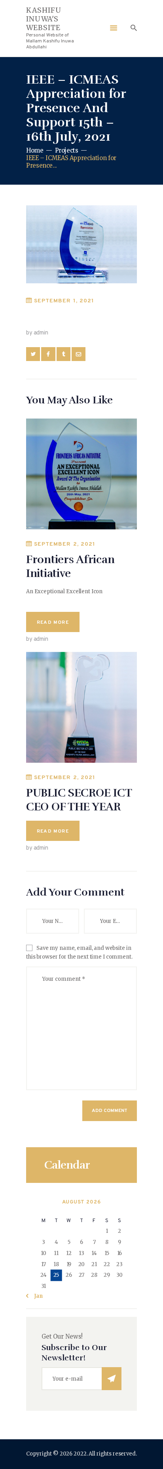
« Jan (36, 1296)
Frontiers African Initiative (70, 566)
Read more (53, 622)
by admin (37, 332)
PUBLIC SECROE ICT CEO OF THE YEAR (78, 800)
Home (35, 150)
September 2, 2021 (64, 544)
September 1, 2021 (64, 301)
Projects (66, 150)
